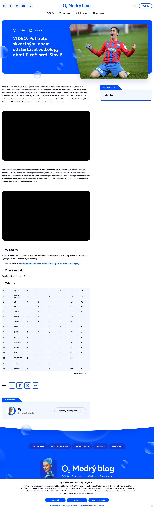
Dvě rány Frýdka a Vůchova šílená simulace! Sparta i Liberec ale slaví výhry (49, 263)
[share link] (35, 385)
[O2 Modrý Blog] (77, 5)
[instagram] (4, 5)
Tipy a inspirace (100, 13)
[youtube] (23, 5)
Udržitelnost (81, 13)
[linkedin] (30, 5)
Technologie (64, 13)
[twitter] (17, 5)
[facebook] (10, 5)
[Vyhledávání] (134, 6)
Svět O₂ (50, 13)
